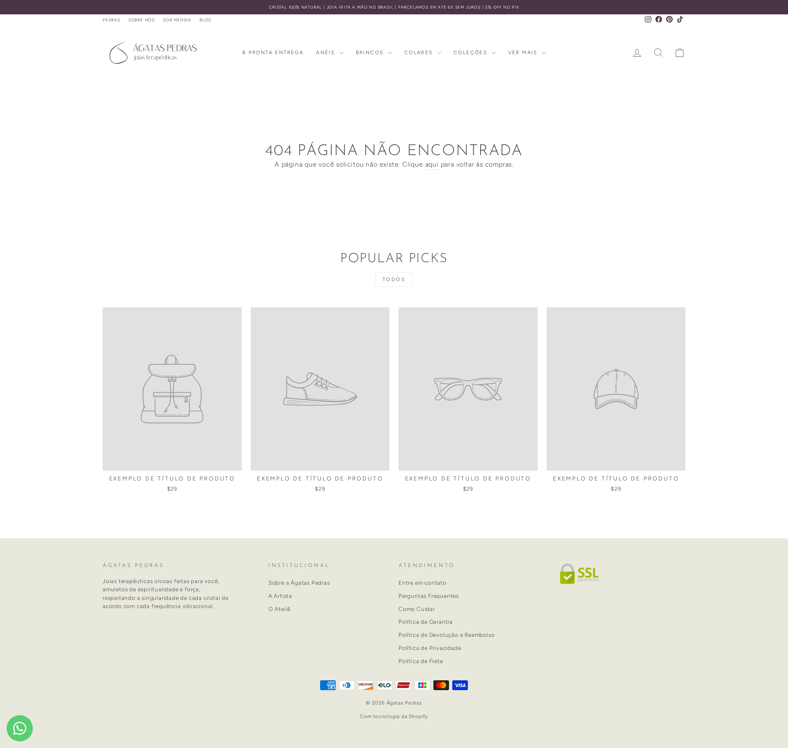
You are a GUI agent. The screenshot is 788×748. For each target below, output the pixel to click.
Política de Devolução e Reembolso (447, 634)
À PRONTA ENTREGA (273, 52)
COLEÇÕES (472, 52)
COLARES (419, 52)
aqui (432, 164)
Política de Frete (421, 661)
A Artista (280, 595)
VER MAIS (524, 52)
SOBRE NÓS (141, 20)
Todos (394, 279)
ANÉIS (326, 52)
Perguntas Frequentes (429, 595)
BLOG (205, 20)
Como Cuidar (417, 609)
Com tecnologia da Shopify (394, 716)
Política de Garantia (426, 621)
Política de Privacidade (430, 648)
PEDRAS (111, 20)
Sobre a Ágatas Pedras (299, 582)
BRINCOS (371, 52)
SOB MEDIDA (177, 20)
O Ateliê (279, 609)
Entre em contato (423, 582)
